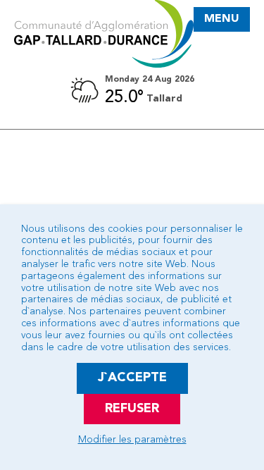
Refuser (132, 408)
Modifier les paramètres (132, 440)
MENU (221, 19)
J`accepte (132, 377)
